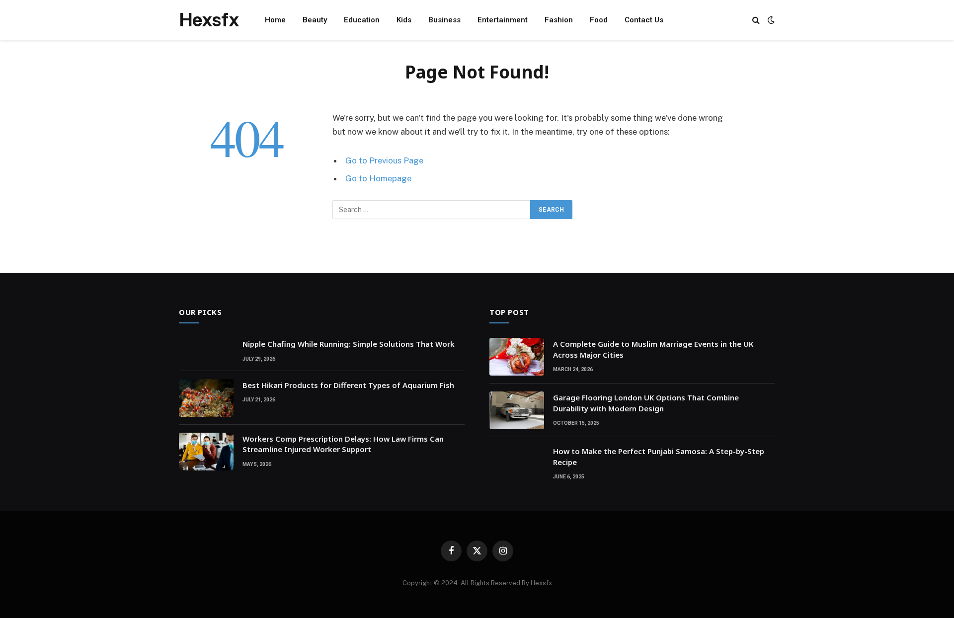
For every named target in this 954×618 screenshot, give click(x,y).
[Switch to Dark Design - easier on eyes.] (770, 20)
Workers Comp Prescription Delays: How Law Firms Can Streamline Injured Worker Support (343, 444)
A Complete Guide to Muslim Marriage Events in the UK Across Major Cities (653, 349)
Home (275, 19)
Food (599, 19)
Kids (404, 19)
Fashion (559, 19)
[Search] (756, 20)
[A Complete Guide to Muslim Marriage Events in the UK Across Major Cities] (516, 357)
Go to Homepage (378, 178)
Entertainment (502, 19)
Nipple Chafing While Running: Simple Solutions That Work (348, 344)
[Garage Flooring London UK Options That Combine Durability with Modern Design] (516, 410)
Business (444, 19)
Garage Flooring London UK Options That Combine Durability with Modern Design (646, 402)
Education (362, 19)
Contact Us (644, 19)
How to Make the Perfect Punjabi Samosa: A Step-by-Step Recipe (658, 456)
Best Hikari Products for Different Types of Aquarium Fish (348, 385)
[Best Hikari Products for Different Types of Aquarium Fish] (206, 398)
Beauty (315, 19)
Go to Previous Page (384, 160)
